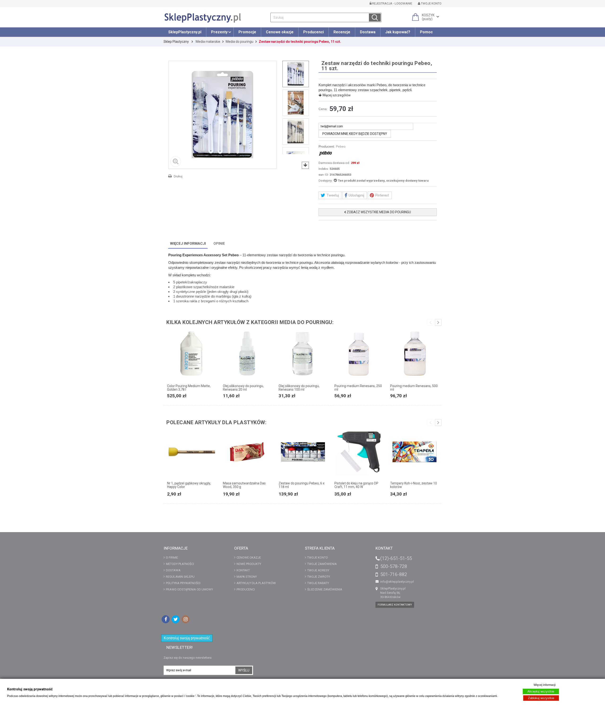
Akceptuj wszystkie (540, 691)
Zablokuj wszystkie (541, 698)
